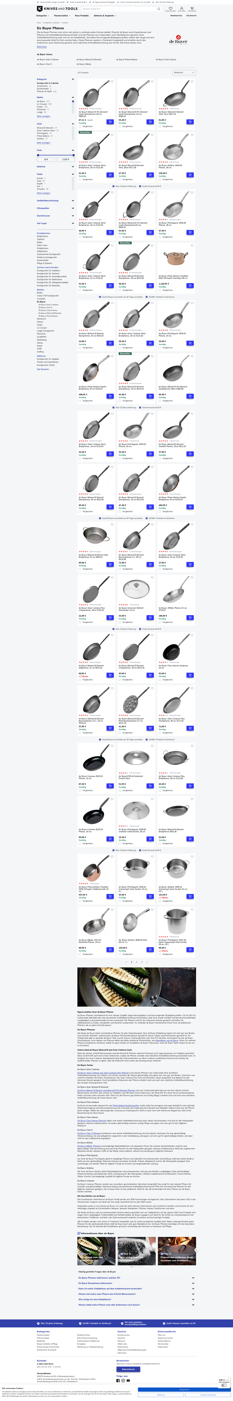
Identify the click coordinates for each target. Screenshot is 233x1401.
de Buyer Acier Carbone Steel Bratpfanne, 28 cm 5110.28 (92, 166)
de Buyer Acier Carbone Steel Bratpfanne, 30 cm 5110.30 (92, 224)
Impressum (122, 1353)
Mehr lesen (42, 46)
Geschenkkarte (164, 1341)
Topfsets (40, 239)
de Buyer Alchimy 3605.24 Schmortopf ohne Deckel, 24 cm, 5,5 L (173, 889)
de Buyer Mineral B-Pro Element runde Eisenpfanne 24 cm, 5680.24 (133, 114)
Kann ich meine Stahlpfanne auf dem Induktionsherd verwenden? (110, 1288)
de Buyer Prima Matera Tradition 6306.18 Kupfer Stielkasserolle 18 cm (93, 889)
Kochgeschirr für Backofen (48, 285)
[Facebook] (118, 1380)
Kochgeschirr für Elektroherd (49, 279)
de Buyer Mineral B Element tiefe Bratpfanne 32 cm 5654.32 (93, 556)
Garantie (121, 1338)
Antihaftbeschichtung (47, 200)
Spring (40, 343)
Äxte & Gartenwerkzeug (87, 1338)
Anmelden (182, 11)
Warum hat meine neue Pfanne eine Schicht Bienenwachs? (107, 1294)
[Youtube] (128, 1380)
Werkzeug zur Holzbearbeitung (90, 1347)
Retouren (121, 1341)
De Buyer (41, 302)
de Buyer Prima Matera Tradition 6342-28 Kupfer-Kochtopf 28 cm (173, 277)
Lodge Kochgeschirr (45, 331)
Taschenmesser (43, 1335)
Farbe (40, 174)
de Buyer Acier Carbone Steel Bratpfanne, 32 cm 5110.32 (92, 277)
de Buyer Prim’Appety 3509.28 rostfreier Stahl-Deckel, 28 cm (132, 830)
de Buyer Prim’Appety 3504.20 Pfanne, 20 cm (132, 445)
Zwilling (40, 352)
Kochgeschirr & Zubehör (51, 23)
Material (41, 166)
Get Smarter (43, 369)
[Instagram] (123, 1380)
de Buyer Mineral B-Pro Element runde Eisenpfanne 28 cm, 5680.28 (93, 114)
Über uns (161, 1335)
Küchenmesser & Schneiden (48, 1347)
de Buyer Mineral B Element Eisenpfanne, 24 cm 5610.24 (131, 388)
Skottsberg (42, 340)
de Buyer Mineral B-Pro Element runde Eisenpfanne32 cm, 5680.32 (133, 225)
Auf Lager (42, 223)
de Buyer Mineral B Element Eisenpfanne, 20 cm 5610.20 (91, 334)
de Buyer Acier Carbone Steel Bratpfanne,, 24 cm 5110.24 (92, 445)
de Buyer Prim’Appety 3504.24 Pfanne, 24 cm (172, 334)
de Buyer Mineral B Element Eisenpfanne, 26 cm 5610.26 (131, 498)
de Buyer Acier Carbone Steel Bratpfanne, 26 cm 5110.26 (132, 334)
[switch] (224, 1385)
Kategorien (41, 15)
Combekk (41, 299)
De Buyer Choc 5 (45, 307)
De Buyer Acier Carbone (48, 305)
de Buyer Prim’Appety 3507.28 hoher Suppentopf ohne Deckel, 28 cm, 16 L (173, 942)
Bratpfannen (42, 236)
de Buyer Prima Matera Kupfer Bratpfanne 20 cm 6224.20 (92, 388)
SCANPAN (41, 337)
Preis (39, 150)
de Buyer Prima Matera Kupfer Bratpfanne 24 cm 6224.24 (172, 498)
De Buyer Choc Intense (48, 310)
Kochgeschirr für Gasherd (48, 273)
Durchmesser (43, 215)
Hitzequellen (43, 208)
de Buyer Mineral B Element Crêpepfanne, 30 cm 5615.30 (131, 667)
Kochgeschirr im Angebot (48, 359)
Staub (39, 346)
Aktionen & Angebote (104, 15)
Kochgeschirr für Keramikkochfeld (51, 276)
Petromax (41, 334)
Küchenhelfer (43, 260)
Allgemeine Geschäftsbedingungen (132, 1350)
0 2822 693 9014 (45, 1364)
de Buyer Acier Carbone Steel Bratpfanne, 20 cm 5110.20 (172, 556)
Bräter (40, 242)
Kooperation (163, 1347)
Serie (39, 123)
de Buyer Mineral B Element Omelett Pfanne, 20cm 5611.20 (172, 445)
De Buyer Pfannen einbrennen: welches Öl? (99, 1278)
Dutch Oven (42, 245)
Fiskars (40, 322)
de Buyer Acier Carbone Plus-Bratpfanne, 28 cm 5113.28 (172, 777)
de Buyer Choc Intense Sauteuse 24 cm (173, 667)
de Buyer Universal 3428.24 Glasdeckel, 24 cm (131, 609)
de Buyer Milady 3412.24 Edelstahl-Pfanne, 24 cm (90, 941)
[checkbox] (73, 101)
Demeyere (41, 319)
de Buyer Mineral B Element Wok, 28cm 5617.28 (131, 166)
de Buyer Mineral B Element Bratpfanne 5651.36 (171, 830)
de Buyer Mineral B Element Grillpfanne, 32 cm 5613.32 (91, 667)
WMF (39, 349)
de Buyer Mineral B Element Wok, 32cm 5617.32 (171, 113)
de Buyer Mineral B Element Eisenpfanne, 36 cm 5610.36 (91, 498)
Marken (40, 289)
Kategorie (42, 79)
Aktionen (41, 356)
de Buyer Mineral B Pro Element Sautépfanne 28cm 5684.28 (173, 388)
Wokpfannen (42, 248)
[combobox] (184, 72)
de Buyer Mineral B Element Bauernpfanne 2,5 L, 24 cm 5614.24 (91, 721)
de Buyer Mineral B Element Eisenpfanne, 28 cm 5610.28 (131, 277)
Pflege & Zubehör (44, 263)
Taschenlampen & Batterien (88, 1341)
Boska (39, 293)
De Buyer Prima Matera (48, 316)
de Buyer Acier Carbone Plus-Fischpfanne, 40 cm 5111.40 (172, 720)
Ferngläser (81, 1344)
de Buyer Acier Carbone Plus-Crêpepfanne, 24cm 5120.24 (92, 609)
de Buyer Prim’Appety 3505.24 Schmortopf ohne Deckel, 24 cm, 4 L (133, 889)
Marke (40, 97)
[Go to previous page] (126, 962)
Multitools (41, 1341)
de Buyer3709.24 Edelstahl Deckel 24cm (131, 777)
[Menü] (228, 1378)
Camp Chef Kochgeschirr (48, 295)
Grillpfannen (42, 251)
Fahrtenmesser (43, 1338)
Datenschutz (123, 1347)
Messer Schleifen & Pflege (47, 1344)
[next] (191, 1250)
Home (39, 23)
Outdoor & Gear (83, 1335)
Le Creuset (42, 328)
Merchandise (163, 1344)
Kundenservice (124, 1335)
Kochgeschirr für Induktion (48, 270)
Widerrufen (122, 1344)
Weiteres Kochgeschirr (47, 257)
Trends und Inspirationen (48, 362)
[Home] (57, 8)
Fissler (40, 325)
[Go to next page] (147, 962)
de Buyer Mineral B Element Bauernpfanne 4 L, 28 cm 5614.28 (131, 557)
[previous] (81, 1250)
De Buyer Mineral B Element (50, 313)
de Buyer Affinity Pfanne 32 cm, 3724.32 (173, 609)
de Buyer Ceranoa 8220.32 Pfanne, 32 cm (91, 777)
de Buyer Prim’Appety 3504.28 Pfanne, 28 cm (172, 224)
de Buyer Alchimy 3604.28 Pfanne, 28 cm (170, 166)
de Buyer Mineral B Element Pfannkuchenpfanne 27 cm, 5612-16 (131, 721)
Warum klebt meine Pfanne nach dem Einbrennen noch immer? (109, 1305)
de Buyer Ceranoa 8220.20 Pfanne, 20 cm (91, 830)
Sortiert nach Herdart (47, 267)
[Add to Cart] (110, 121)
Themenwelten (61, 15)
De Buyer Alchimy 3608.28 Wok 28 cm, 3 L (133, 941)
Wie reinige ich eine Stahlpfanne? (94, 1299)
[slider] (38, 155)
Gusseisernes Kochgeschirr (49, 254)
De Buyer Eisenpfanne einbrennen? (95, 1283)
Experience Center (165, 1338)
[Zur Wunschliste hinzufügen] (112, 82)
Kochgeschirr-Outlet (46, 365)
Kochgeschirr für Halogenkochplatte (52, 282)
